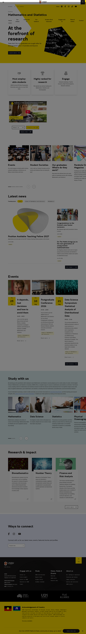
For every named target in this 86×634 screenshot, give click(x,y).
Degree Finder (38, 577)
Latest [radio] (20, 201)
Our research (36, 20)
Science (10, 6)
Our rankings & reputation (73, 574)
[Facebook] (65, 6)
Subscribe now (71, 631)
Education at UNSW (24, 581)
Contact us (22, 574)
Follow (57, 6)
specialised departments (56, 392)
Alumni (21, 584)
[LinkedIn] (61, 6)
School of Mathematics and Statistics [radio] (35, 201)
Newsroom (53, 575)
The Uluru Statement (27, 620)
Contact (81, 20)
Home (10, 20)
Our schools (20, 6)
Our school (17, 20)
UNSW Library (69, 584)
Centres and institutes (72, 581)
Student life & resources (49, 20)
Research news (54, 580)
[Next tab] (34, 186)
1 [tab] (9, 438)
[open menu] (3, 2)
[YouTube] (75, 6)
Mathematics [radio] (51, 201)
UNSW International (40, 574)
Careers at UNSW (24, 579)
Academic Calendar (39, 581)
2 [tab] (13, 438)
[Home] (43, 2)
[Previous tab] (28, 186)
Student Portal (39, 579)
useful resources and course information (24, 393)
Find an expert (23, 577)
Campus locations (70, 579)
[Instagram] (68, 6)
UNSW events (54, 578)
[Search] (83, 2)
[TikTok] (72, 6)
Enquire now (12, 545)
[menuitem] (10, 20)
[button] (14, 52)
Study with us (27, 20)
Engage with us (61, 20)
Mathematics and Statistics (27, 15)
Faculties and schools (72, 577)
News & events (72, 20)
